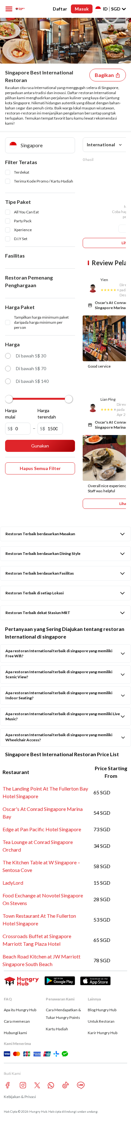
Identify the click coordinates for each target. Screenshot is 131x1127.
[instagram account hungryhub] (23, 1085)
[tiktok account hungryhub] (65, 1085)
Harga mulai (11, 413)
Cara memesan (17, 1021)
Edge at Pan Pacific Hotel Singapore (42, 829)
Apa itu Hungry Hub (20, 1009)
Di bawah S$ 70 (31, 368)
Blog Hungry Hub (102, 1009)
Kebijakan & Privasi (20, 1096)
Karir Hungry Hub (102, 1032)
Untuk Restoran (101, 1021)
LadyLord (13, 883)
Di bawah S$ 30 (31, 355)
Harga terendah (45, 413)
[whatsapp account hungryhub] (51, 1085)
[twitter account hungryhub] (37, 1085)
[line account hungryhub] (81, 1085)
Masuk (82, 8)
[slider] (9, 399)
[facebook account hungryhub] (7, 1085)
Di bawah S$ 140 (32, 381)
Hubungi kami (15, 1032)
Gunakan (40, 445)
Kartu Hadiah (57, 1029)
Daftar (60, 8)
